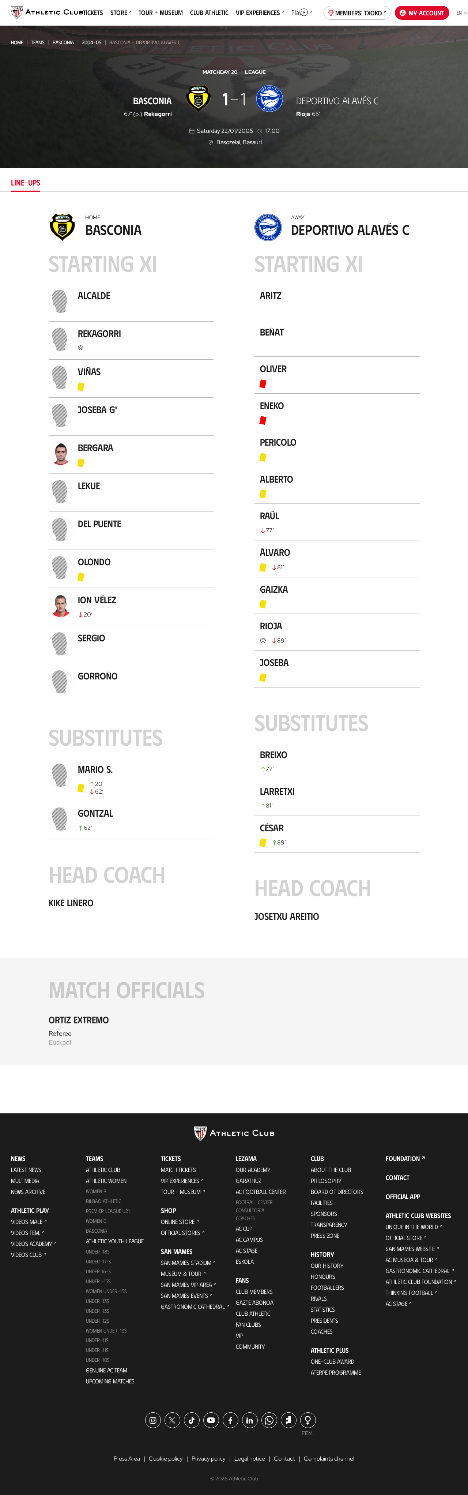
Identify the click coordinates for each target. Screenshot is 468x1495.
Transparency (329, 1224)
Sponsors (324, 1213)
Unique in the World (412, 1226)
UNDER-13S (97, 1311)
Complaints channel (329, 1458)
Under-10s (98, 1360)
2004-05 (91, 42)
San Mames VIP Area (186, 1284)
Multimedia (25, 1180)
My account (426, 13)
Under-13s (97, 1301)
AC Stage (246, 1250)
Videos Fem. (25, 1232)
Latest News (26, 1169)
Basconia (63, 42)
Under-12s (97, 1321)
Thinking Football (409, 1292)
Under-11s (97, 1350)
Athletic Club (103, 1169)
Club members (254, 1291)
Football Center (254, 1202)
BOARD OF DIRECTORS (337, 1191)
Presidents (324, 1320)
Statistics (323, 1309)
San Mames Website (410, 1248)
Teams (38, 42)
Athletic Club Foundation (419, 1281)
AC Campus (249, 1239)
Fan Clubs (248, 1324)
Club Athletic (253, 1313)
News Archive (28, 1191)
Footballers (327, 1287)
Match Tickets (178, 1169)
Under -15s (98, 1281)
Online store (178, 1221)
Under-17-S (98, 1261)
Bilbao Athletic (103, 1201)
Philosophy (326, 1180)
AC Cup (244, 1228)
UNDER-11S (97, 1340)
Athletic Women (106, 1180)
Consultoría (250, 1210)
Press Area (127, 1458)
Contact (398, 1177)
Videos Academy (31, 1243)
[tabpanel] (234, 637)
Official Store (404, 1237)
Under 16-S (98, 1271)
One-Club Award (332, 1361)
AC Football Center (261, 1191)
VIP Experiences (180, 1180)
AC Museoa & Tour (409, 1259)
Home (17, 42)
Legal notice (249, 1458)
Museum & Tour (181, 1273)
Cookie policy (166, 1458)
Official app (403, 1196)
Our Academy (253, 1169)
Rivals (319, 1298)
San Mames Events (184, 1295)
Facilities (322, 1202)
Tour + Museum (181, 1191)
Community (250, 1346)
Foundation (403, 1158)
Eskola (245, 1261)
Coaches (245, 1218)
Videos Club (26, 1254)
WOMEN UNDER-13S (106, 1330)
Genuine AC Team (106, 1370)
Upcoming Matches (110, 1381)
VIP (239, 1335)
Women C (96, 1221)
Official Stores (180, 1232)
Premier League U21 (108, 1211)
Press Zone (325, 1235)
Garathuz (248, 1180)
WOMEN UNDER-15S (106, 1291)
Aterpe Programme (336, 1372)
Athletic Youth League (115, 1240)
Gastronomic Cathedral (193, 1306)
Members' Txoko (358, 13)
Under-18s (98, 1251)
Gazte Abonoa (254, 1302)
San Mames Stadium (186, 1262)
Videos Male (26, 1221)
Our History (327, 1265)
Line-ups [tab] (25, 182)
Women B (96, 1191)
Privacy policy (209, 1458)
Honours (323, 1276)
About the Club (331, 1169)
